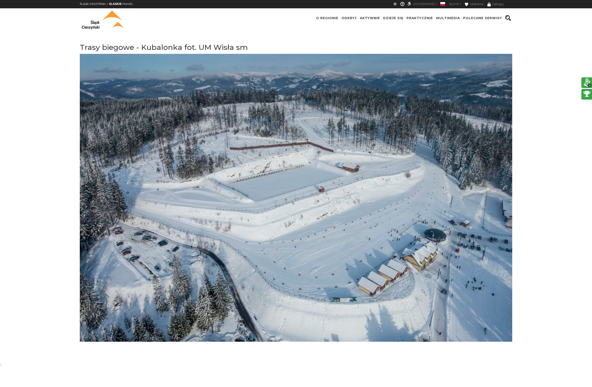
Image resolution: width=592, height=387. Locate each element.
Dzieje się (393, 18)
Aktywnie (370, 18)
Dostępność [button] (424, 4)
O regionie (327, 18)
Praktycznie (420, 18)
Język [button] (454, 4)
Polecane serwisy (482, 18)
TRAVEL (121, 4)
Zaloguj (497, 4)
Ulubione (476, 4)
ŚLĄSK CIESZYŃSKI (92, 4)
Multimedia (448, 18)
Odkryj (349, 18)
